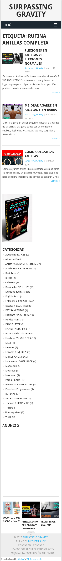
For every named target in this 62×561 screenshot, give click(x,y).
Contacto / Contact (31, 545)
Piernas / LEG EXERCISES (19, 384)
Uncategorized (12, 412)
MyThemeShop (37, 541)
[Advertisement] (31, 460)
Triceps (9, 407)
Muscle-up (10, 375)
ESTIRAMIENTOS (14, 310)
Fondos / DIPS (13, 319)
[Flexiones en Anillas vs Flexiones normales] (12, 56)
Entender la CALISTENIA (18, 301)
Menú (8, 25)
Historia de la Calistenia (17, 333)
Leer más (55, 92)
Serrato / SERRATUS (16, 398)
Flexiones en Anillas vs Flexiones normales (36, 57)
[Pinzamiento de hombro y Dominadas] (31, 510)
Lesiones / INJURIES (16, 352)
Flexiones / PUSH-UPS (17, 315)
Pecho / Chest (12, 380)
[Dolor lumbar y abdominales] (12, 508)
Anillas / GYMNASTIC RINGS (20, 264)
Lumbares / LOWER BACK (19, 361)
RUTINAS (10, 393)
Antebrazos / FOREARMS (18, 268)
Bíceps (8, 277)
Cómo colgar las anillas (39, 154)
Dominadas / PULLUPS (17, 287)
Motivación (11, 366)
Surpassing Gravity (31, 10)
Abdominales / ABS (15, 254)
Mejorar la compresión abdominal (33, 553)
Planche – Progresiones (17, 389)
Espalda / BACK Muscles (18, 305)
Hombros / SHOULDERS (18, 338)
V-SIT (8, 417)
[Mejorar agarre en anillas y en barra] (12, 111)
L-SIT (8, 342)
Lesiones (9, 347)
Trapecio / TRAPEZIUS (17, 403)
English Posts (12, 296)
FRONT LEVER (13, 324)
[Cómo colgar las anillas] (12, 157)
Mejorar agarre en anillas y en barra (41, 108)
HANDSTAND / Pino (16, 328)
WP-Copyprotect (34, 559)
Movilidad (10, 370)
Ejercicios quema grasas (17, 291)
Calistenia (10, 282)
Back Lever (11, 273)
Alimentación (12, 259)
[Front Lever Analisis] (50, 510)
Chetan (21, 559)
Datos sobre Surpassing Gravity (33, 549)
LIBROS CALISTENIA (16, 356)
